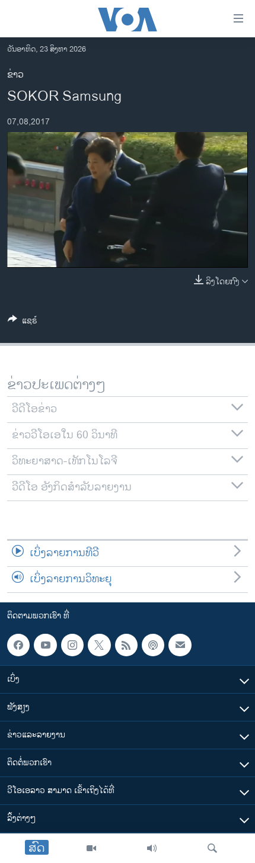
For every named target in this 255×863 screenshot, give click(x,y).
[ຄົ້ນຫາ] (212, 848)
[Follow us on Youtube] (45, 645)
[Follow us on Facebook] (18, 645)
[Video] (91, 848)
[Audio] (152, 848)
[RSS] (126, 645)
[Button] (22, 322)
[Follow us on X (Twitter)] (99, 645)
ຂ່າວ (15, 75)
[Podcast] (153, 645)
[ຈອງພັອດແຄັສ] (179, 645)
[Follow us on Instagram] (72, 645)
